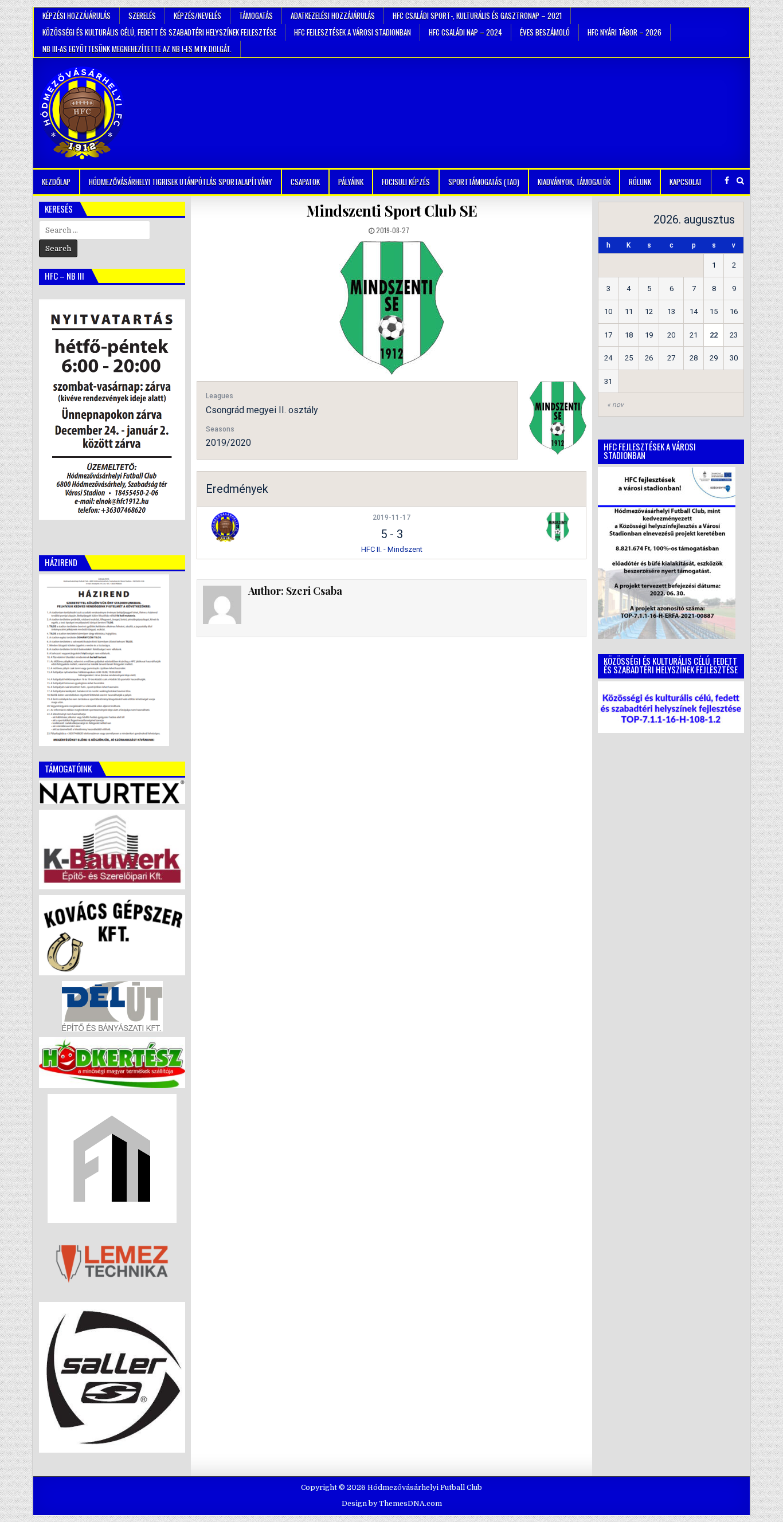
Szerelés (142, 15)
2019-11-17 (391, 517)
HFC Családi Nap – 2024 (465, 32)
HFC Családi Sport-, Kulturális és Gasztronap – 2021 (477, 15)
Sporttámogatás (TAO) (483, 181)
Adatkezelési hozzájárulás (333, 15)
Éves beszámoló (545, 32)
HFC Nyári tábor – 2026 (624, 32)
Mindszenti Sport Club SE (391, 211)
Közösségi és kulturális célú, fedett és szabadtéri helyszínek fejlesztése (159, 32)
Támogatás (256, 15)
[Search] (740, 181)
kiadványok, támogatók (574, 181)
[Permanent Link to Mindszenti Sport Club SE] (391, 308)
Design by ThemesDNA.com (392, 1504)
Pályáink (350, 181)
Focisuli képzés (406, 181)
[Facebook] (727, 181)
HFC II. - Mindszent (391, 549)
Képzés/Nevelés (197, 15)
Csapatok (305, 181)
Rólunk (640, 181)
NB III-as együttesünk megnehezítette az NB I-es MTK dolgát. (137, 48)
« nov (615, 405)
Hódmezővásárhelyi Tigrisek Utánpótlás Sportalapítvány (180, 181)
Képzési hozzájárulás (76, 15)
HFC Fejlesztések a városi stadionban (352, 32)
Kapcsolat (686, 181)
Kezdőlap (56, 181)
